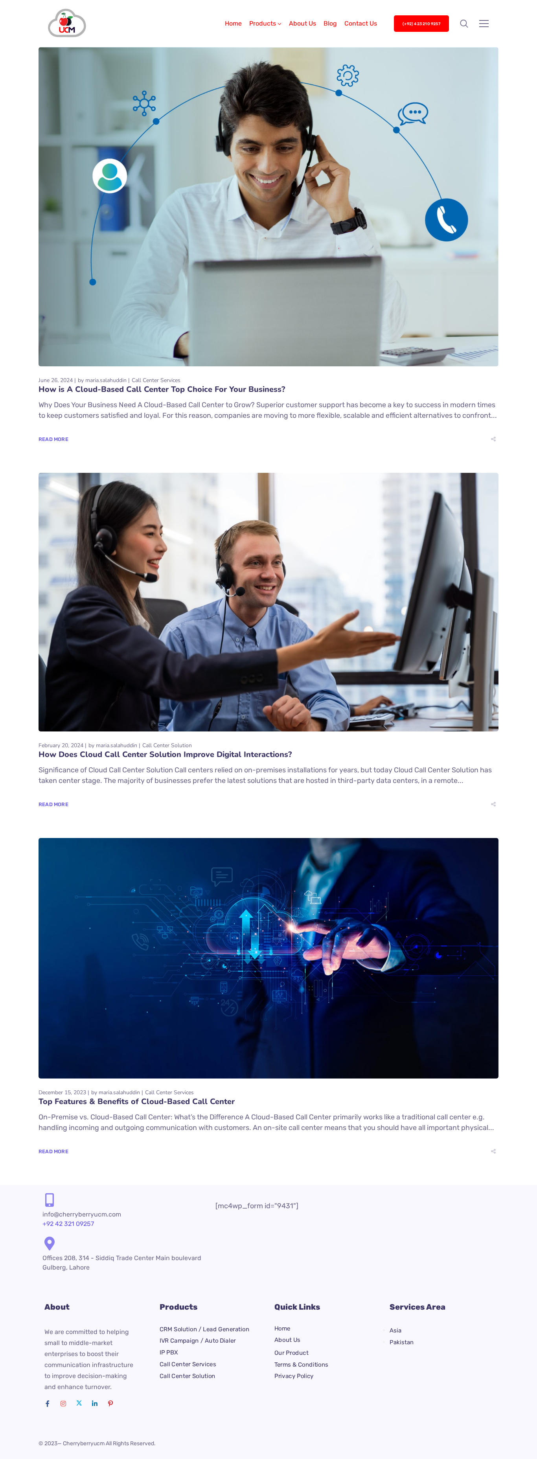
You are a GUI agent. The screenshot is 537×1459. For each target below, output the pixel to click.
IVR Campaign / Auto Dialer (198, 1340)
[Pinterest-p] (110, 1403)
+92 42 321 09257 (68, 1223)
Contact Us (360, 23)
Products (262, 23)
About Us (302, 23)
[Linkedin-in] (95, 1403)
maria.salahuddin (106, 380)
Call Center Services (156, 380)
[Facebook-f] (47, 1403)
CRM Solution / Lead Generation (204, 1328)
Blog (330, 23)
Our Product (291, 1352)
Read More (53, 439)
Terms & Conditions (301, 1364)
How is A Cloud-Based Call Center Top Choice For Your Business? (162, 389)
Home (233, 23)
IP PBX (169, 1352)
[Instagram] (63, 1403)
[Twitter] (79, 1403)
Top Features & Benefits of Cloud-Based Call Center (137, 1101)
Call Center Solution (167, 745)
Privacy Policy (294, 1376)
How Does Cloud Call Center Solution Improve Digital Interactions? (165, 754)
